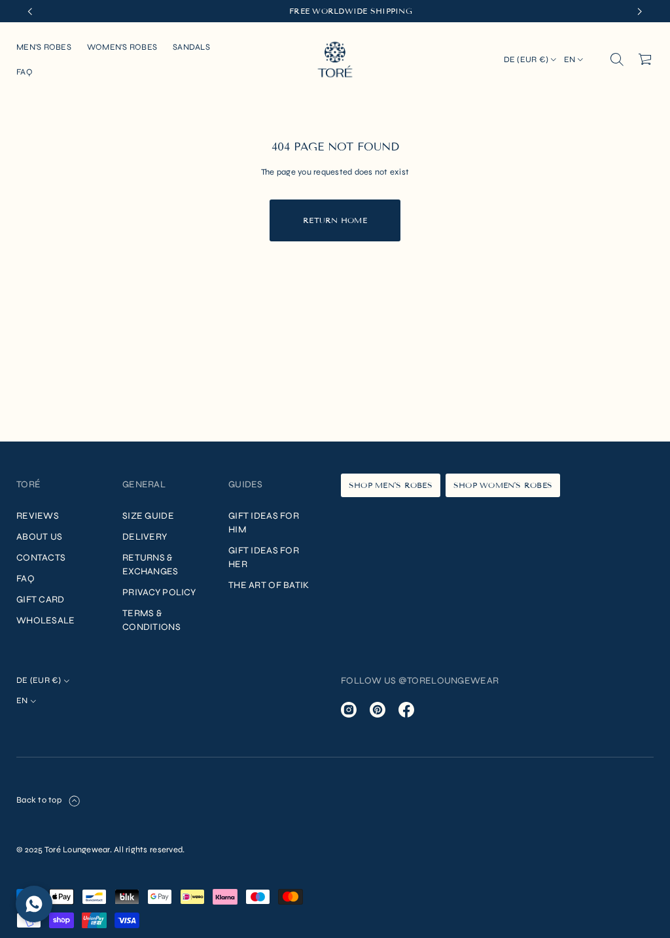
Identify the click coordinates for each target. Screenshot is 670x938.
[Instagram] (348, 709)
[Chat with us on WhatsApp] (34, 904)
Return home (335, 220)
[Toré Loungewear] (335, 59)
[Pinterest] (377, 709)
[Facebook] (406, 709)
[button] (617, 59)
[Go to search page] (617, 59)
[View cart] (645, 59)
